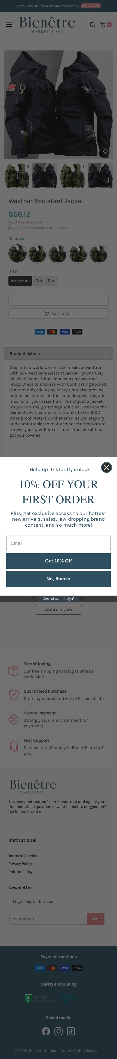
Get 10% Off (58, 561)
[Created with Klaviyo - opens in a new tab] (58, 599)
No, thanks (58, 578)
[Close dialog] (106, 467)
